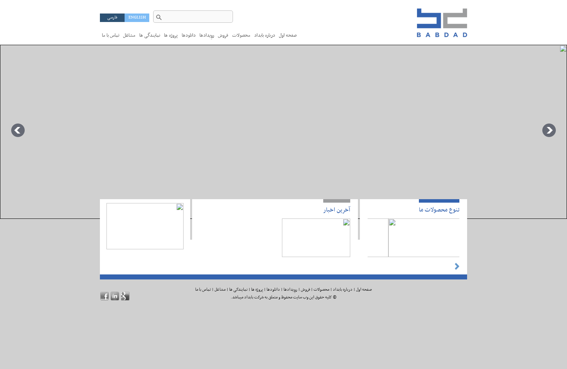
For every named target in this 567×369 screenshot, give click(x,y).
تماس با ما (110, 35)
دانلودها (189, 35)
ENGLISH (137, 17)
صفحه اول (288, 35)
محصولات (241, 35)
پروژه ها (171, 35)
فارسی (112, 17)
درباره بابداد (343, 289)
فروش (223, 35)
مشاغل (129, 35)
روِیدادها (206, 35)
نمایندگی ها (149, 35)
